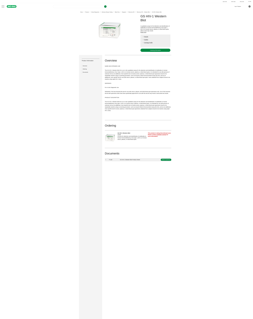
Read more (143, 32)
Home (81, 12)
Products (87, 12)
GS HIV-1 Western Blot (124, 133)
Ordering (85, 69)
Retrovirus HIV (131, 12)
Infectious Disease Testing (107, 12)
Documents (85, 72)
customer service (161, 134)
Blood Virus (117, 12)
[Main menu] (3, 6)
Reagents (124, 12)
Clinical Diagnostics (95, 12)
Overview (85, 65)
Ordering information (155, 50)
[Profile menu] (244, 6)
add (106, 160)
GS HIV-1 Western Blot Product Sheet (130, 159)
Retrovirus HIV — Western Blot (143, 12)
